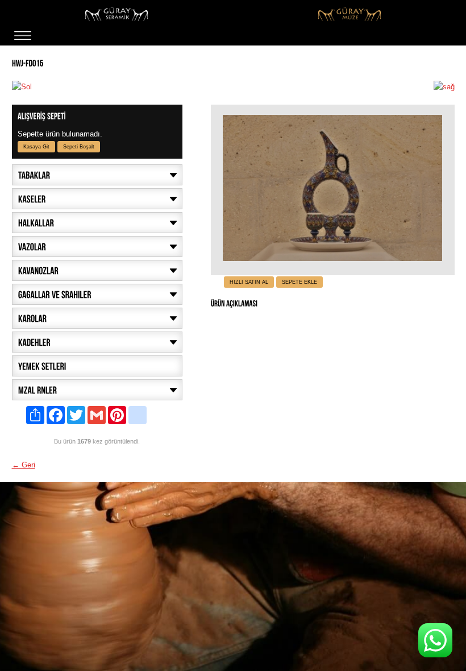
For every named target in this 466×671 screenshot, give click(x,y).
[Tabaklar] (97, 175)
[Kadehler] (97, 342)
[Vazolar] (97, 246)
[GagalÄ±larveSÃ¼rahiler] (97, 294)
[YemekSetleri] (97, 366)
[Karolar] (97, 318)
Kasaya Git (36, 147)
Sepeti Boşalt (78, 147)
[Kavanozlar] (97, 270)
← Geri (23, 465)
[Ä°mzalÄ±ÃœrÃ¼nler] (97, 390)
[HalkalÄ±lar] (97, 223)
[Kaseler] (97, 199)
